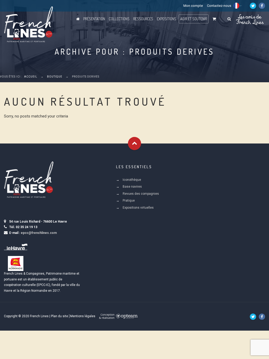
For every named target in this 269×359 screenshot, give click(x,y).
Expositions (166, 18)
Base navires (132, 186)
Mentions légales (82, 316)
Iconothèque (132, 180)
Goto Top (134, 143)
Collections (119, 18)
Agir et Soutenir (193, 18)
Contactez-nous (219, 6)
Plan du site (59, 316)
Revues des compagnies (141, 194)
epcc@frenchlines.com (39, 233)
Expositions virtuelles (138, 207)
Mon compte (193, 6)
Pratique (129, 200)
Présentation (94, 18)
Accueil (30, 76)
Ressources (143, 18)
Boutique (54, 76)
